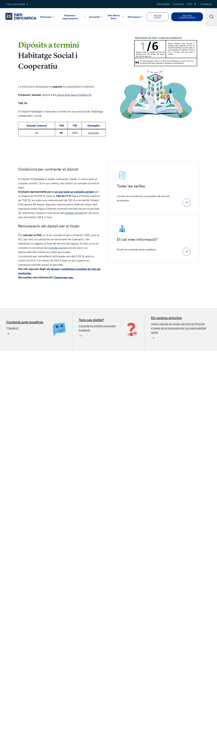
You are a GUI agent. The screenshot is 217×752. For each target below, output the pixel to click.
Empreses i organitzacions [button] (70, 17)
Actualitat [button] (94, 17)
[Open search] (211, 17)
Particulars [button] (46, 17)
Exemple (93, 132)
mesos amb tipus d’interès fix (73, 95)
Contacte (178, 4)
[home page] (20, 16)
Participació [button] (134, 17)
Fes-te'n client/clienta (187, 17)
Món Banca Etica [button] (114, 17)
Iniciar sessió (157, 17)
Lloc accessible (15, 4)
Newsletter (163, 4)
